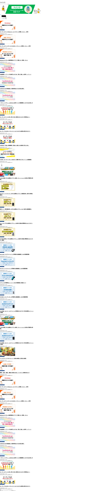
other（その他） (4, 18)
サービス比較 (4, 17)
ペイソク (2, 2)
